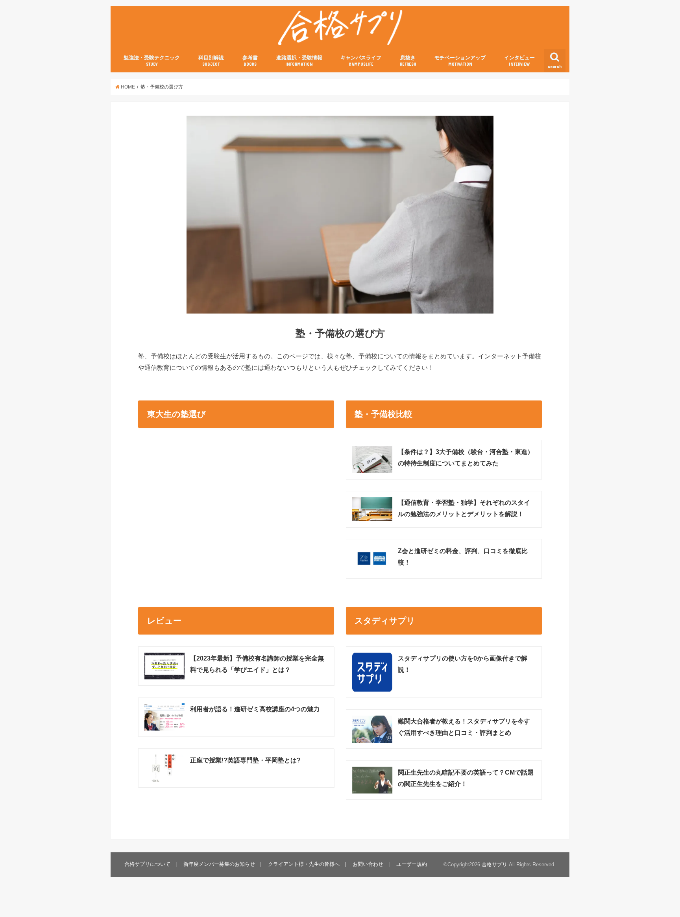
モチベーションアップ (460, 60)
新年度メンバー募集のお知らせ (219, 864)
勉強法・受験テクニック (152, 60)
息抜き (408, 60)
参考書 (250, 60)
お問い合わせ (368, 864)
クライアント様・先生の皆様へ (304, 864)
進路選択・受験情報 (299, 60)
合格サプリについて (147, 864)
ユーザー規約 (411, 864)
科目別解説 (211, 60)
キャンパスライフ (360, 60)
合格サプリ (494, 864)
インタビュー (519, 60)
